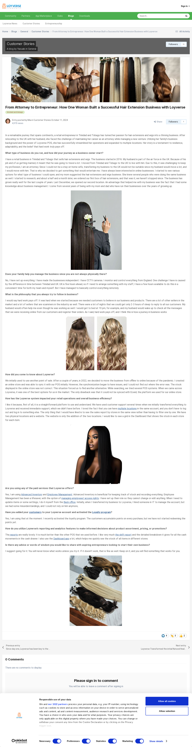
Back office (70, 502)
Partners (26, 16)
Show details (156, 741)
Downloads (84, 16)
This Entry (174, 16)
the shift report (123, 534)
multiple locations (127, 408)
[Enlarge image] (96, 230)
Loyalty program (101, 512)
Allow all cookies (167, 701)
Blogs (71, 16)
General (32, 48)
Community (10, 16)
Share (159, 121)
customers (35, 512)
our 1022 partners (58, 704)
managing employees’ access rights (80, 498)
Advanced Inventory (31, 494)
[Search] (186, 16)
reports (13, 534)
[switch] (86, 741)
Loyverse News (10, 23)
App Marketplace (44, 16)
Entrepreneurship (53, 23)
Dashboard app (61, 538)
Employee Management (59, 494)
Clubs (60, 16)
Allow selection (167, 711)
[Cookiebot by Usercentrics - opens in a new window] (19, 741)
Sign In (185, 6)
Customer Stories (31, 23)
